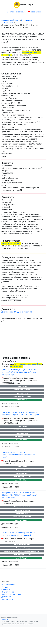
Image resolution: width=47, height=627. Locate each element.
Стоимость (5, 590)
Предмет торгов (7, 592)
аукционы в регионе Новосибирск (28, 364)
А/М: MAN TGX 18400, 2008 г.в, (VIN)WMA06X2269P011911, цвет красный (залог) (18, 454)
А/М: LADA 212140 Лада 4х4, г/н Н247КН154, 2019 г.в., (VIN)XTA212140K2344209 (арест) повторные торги (19, 372)
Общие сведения (8, 585)
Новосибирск (35, 12)
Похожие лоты (7, 599)
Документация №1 (9, 312)
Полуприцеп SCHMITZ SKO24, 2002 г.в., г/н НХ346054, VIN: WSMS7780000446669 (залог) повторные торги (19, 495)
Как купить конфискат (15, 12)
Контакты (5, 587)
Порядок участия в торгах (11, 594)
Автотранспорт (16, 366)
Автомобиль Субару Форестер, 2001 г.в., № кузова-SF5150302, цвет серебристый (18, 534)
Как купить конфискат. (11, 244)
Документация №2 (24, 312)
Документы (6, 597)
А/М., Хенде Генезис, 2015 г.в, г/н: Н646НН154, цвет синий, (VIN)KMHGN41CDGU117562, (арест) (20, 413)
